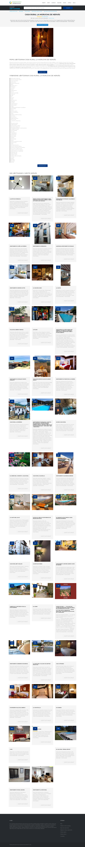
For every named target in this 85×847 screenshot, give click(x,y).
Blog (74, 2)
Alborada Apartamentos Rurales (65, 246)
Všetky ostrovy (63, 834)
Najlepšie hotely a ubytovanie (66, 830)
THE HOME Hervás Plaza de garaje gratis (42, 380)
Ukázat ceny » (42, 72)
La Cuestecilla (37, 707)
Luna (11, 749)
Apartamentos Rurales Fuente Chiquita (18, 380)
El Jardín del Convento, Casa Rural (19, 475)
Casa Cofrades (60, 663)
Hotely (69, 2)
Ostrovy (54, 2)
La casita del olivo (15, 517)
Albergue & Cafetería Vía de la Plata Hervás (18, 607)
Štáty (48, 2)
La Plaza (35, 329)
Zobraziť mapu (51, 18)
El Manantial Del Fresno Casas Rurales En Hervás (64, 518)
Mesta (64, 2)
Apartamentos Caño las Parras (18, 246)
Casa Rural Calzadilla (39, 475)
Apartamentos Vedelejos (39, 246)
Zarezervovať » (42, 165)
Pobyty (44, 2)
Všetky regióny (63, 832)
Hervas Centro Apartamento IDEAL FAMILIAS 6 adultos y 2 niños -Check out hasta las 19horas (42, 199)
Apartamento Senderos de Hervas (19, 663)
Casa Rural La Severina (16, 422)
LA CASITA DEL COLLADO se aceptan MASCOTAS (41, 664)
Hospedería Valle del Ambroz (17, 707)
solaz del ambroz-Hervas (16, 329)
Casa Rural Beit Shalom (16, 563)
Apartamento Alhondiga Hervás (64, 475)
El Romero (59, 707)
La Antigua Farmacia (15, 198)
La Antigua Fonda (37, 563)
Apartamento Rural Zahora (17, 789)
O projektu (62, 836)
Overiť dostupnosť (42, 24)
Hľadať (68, 8)
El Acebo (35, 606)
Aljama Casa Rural (61, 422)
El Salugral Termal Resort (63, 749)
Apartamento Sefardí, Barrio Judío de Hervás (65, 564)
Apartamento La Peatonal (40, 789)
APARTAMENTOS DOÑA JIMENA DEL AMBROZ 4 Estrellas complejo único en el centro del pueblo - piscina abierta (64, 331)
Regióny (59, 2)
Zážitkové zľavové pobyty (65, 825)
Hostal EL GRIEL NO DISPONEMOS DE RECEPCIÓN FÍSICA (42, 518)
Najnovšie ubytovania (64, 827)
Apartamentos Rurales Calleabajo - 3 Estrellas (65, 199)
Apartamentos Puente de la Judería (65, 379)
